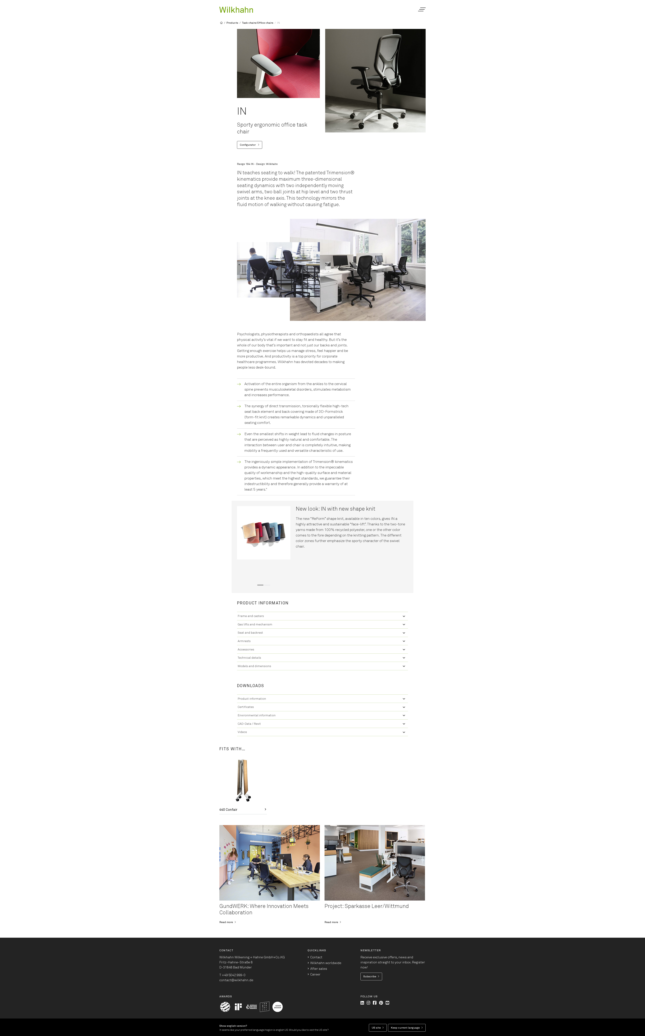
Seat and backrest (250, 632)
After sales (318, 968)
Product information (252, 698)
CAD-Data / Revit (249, 723)
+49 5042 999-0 (233, 975)
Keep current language (405, 1027)
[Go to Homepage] (236, 10)
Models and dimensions (254, 666)
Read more (226, 922)
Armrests (244, 641)
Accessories (246, 649)
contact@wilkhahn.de (236, 980)
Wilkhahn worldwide (325, 963)
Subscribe (369, 976)
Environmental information (257, 715)
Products (232, 23)
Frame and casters (251, 616)
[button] (422, 9)
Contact (316, 957)
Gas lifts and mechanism (255, 624)
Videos (242, 732)
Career (315, 974)
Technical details (249, 657)
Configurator (248, 145)
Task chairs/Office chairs (257, 23)
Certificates (246, 707)
